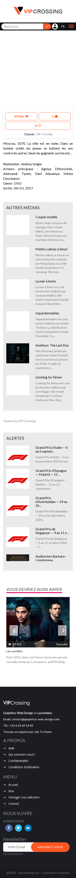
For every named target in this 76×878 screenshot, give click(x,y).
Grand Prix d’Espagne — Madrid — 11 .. (50, 472)
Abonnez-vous (50, 847)
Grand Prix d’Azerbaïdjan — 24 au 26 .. (51, 501)
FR (63, 26)
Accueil (13, 785)
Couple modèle (46, 217)
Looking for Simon (48, 377)
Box (11, 791)
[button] (71, 26)
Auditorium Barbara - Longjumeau (50, 558)
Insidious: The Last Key (52, 345)
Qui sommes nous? (21, 754)
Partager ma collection (23, 797)
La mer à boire (45, 281)
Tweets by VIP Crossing (19, 421)
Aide (11, 748)
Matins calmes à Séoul (51, 249)
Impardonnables (47, 313)
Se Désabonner (13, 854)
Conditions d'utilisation (23, 767)
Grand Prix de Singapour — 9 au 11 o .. (52, 531)
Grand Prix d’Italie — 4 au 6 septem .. (51, 449)
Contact (13, 804)
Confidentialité (18, 761)
